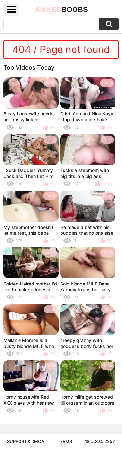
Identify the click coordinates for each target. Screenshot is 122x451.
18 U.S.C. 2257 (100, 441)
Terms (65, 441)
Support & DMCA (25, 441)
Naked (62, 10)
